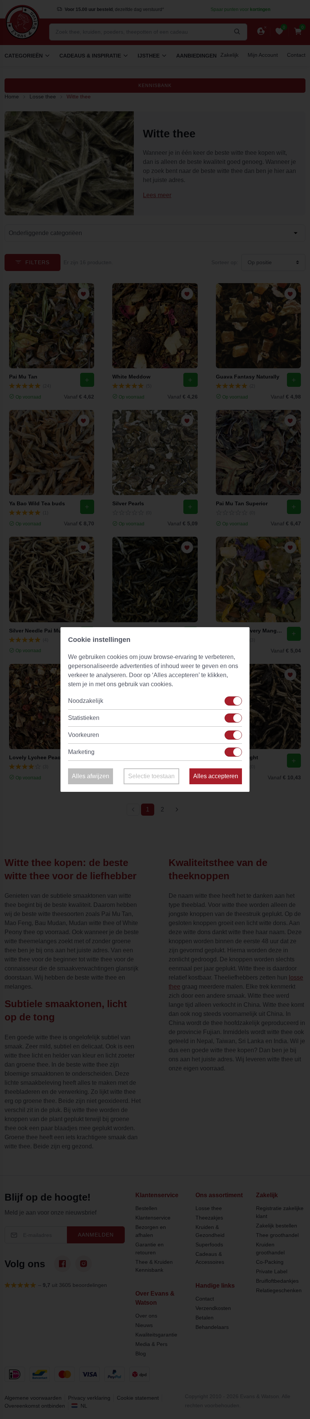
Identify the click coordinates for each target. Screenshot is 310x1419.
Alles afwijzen (90, 776)
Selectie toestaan (151, 776)
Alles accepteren (215, 776)
